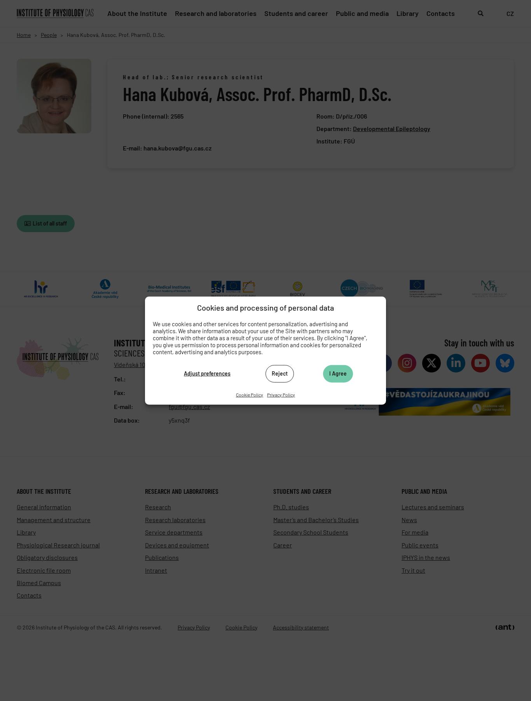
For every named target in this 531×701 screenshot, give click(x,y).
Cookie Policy (249, 394)
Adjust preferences (207, 373)
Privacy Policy (281, 394)
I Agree (338, 373)
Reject (280, 373)
